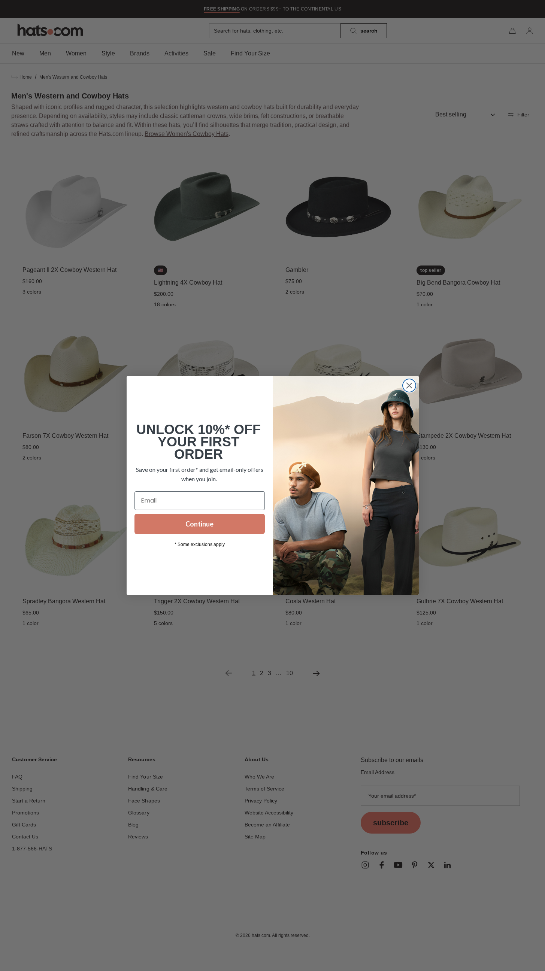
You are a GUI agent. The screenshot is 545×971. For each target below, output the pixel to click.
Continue (199, 524)
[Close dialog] (409, 385)
